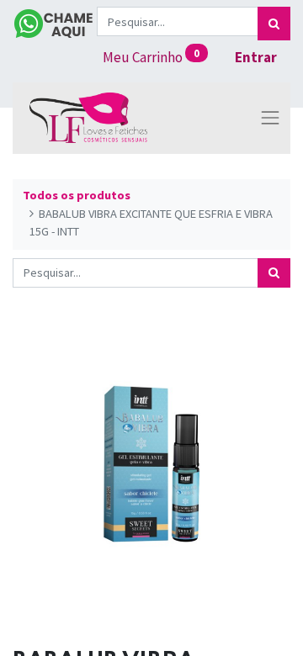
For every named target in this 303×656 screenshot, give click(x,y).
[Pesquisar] (274, 23)
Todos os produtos (76, 195)
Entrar (256, 57)
